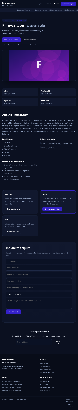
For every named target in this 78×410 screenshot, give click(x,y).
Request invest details (52, 209)
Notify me (58, 342)
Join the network (13, 232)
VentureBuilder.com (47, 372)
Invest (56, 4)
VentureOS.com (45, 366)
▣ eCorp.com (68, 10)
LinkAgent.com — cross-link (11, 390)
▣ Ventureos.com (55, 10)
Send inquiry (13, 312)
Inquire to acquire (68, 4)
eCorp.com (44, 363)
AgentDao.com (45, 390)
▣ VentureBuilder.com (23, 10)
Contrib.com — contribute (11, 381)
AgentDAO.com (45, 369)
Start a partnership (13, 209)
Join (41, 4)
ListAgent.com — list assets (11, 387)
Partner (48, 4)
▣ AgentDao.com (40, 10)
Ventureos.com (45, 381)
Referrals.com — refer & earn (12, 384)
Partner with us (30, 40)
